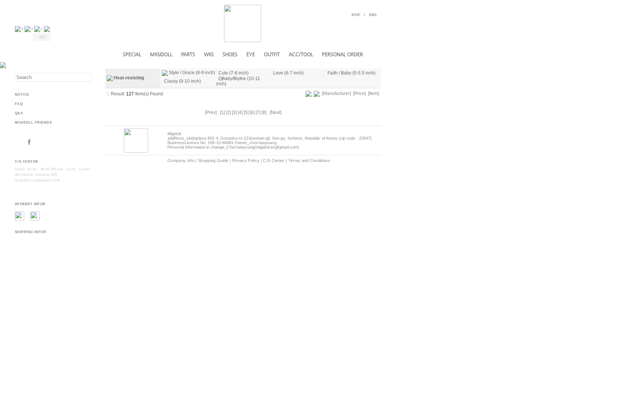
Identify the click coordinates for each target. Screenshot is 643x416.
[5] (246, 112)
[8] (264, 112)
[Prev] (211, 112)
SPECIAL (132, 54)
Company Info (180, 160)
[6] (252, 112)
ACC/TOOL (301, 54)
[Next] (275, 112)
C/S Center (273, 160)
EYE (250, 54)
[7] (258, 112)
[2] (228, 112)
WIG (209, 54)
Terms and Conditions (309, 160)
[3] (234, 112)
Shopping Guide (213, 160)
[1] (222, 112)
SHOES (230, 54)
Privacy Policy (246, 160)
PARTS (188, 54)
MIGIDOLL (161, 54)
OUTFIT (272, 54)
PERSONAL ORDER (342, 54)
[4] (240, 112)
